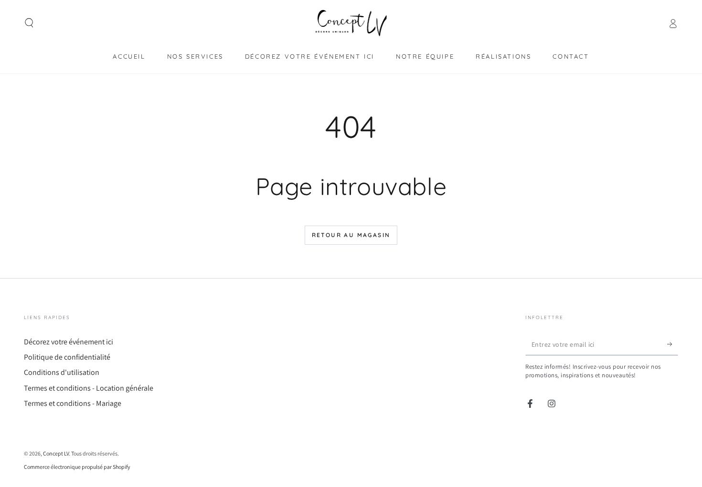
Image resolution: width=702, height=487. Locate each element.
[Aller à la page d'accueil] (351, 23)
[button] (29, 22)
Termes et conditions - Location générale (88, 388)
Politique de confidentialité (67, 357)
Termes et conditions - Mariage (72, 403)
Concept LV (56, 453)
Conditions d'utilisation (61, 372)
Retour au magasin (351, 234)
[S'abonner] (672, 344)
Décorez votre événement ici (68, 342)
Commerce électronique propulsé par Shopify (77, 466)
